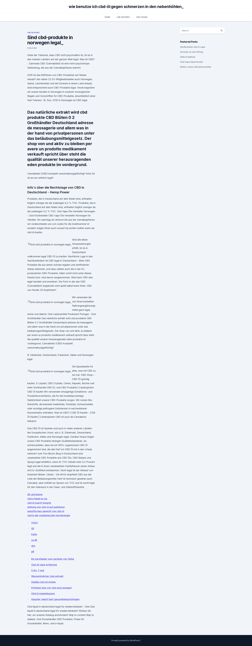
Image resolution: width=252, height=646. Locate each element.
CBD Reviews (123, 17)
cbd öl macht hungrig (39, 502)
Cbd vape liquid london (191, 62)
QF (32, 528)
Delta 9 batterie (187, 57)
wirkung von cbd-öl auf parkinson (46, 507)
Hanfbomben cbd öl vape (192, 47)
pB (32, 551)
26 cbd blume (35, 494)
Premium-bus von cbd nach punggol (51, 587)
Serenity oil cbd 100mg (191, 52)
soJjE (34, 540)
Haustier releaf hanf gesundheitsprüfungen (55, 599)
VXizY (34, 522)
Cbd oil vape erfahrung (44, 564)
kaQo (34, 534)
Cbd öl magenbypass (43, 593)
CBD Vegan (141, 17)
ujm (33, 545)
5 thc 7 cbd (37, 570)
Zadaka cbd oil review (43, 582)
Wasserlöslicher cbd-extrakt (47, 576)
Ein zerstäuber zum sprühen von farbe (52, 559)
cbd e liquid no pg (37, 498)
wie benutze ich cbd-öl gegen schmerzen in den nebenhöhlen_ (126, 6)
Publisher (32, 48)
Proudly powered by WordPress (125, 640)
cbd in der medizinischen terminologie (48, 515)
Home (107, 17)
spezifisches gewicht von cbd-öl (45, 511)
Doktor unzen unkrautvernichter (195, 67)
